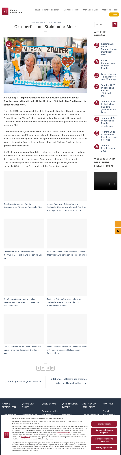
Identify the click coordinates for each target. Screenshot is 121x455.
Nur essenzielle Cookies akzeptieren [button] (104, 431)
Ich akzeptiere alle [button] (104, 424)
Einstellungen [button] (25, 437)
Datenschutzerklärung (63, 433)
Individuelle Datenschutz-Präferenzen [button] (104, 440)
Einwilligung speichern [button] (104, 448)
